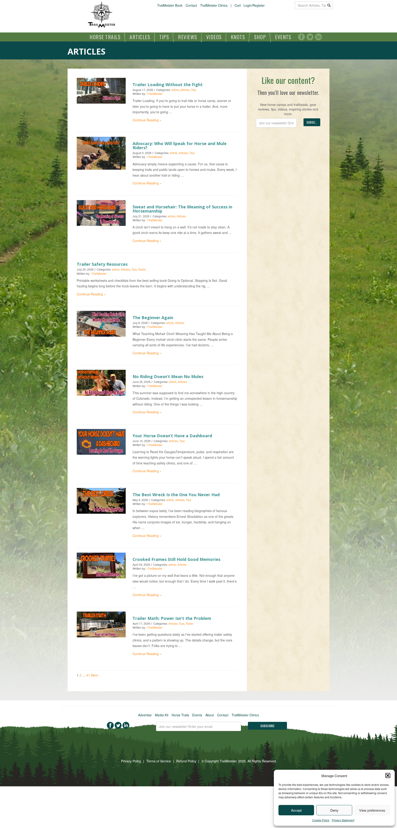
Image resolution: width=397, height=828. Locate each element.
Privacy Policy (131, 761)
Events (283, 37)
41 (88, 675)
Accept (296, 810)
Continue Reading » (147, 120)
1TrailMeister (154, 94)
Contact (191, 5)
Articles (140, 37)
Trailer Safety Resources (102, 264)
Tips (164, 37)
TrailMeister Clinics (213, 5)
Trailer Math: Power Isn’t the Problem (172, 618)
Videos (214, 37)
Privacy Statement (343, 820)
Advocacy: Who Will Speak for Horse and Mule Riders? (180, 145)
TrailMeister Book (169, 5)
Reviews (187, 37)
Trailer (142, 269)
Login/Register (254, 5)
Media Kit (161, 715)
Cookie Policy (320, 820)
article (175, 90)
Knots (238, 37)
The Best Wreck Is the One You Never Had (176, 494)
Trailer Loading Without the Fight (168, 84)
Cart (238, 5)
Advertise (145, 715)
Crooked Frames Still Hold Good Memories (176, 559)
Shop (260, 37)
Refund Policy (186, 761)
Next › (95, 675)
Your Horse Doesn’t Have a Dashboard (172, 435)
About (209, 715)
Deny (334, 810)
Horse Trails (105, 37)
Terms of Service (158, 761)
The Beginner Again (153, 317)
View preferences (372, 810)
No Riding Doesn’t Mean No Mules (168, 376)
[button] (388, 775)
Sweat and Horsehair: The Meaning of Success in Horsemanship (182, 209)
